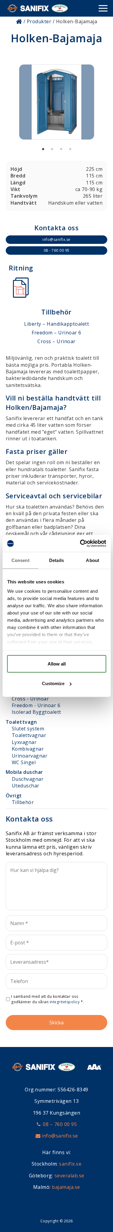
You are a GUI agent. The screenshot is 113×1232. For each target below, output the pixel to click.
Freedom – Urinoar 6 (56, 332)
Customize (53, 683)
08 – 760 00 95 (60, 1124)
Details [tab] (56, 560)
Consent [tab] (20, 560)
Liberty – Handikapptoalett (56, 324)
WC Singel (24, 762)
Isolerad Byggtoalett (36, 712)
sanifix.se (70, 1163)
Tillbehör (23, 802)
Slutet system (28, 728)
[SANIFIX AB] (37, 8)
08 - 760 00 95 (57, 250)
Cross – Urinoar (56, 341)
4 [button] (70, 149)
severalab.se (69, 1175)
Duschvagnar (28, 779)
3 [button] (61, 149)
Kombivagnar (28, 748)
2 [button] (52, 149)
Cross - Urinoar (30, 698)
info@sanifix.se (56, 239)
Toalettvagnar (29, 735)
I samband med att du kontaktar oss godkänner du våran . (47, 999)
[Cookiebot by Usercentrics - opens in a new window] (80, 543)
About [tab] (92, 560)
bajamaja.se (66, 1187)
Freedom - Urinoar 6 (36, 705)
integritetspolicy (65, 1001)
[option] (56, 102)
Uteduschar (25, 785)
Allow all (57, 663)
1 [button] (43, 149)
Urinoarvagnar (30, 755)
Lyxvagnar (24, 742)
